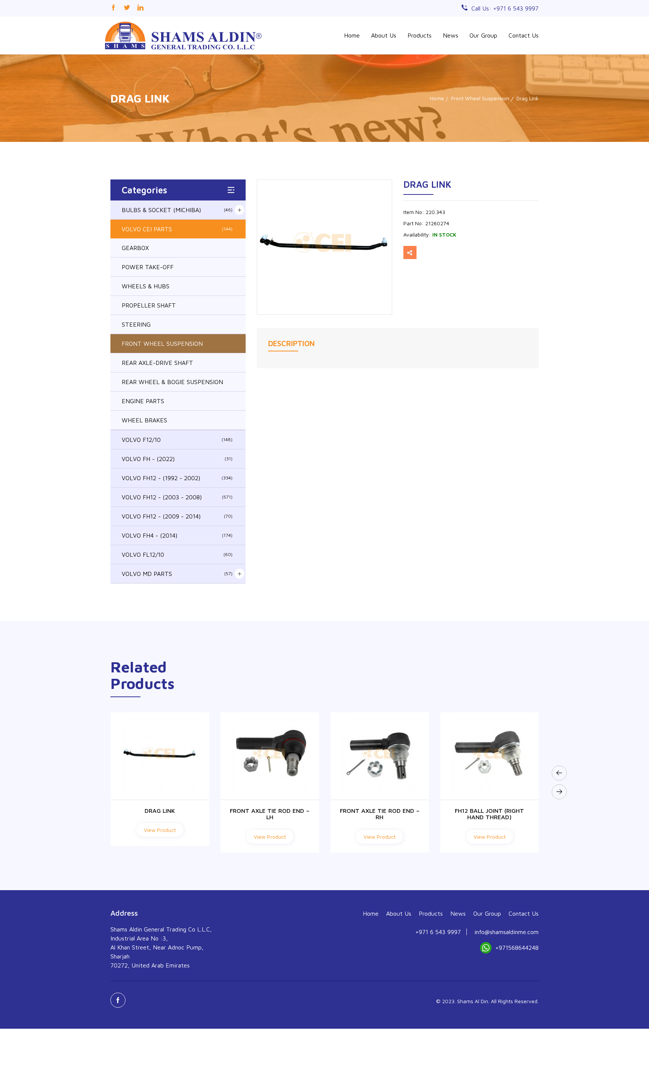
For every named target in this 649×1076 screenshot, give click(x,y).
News (450, 35)
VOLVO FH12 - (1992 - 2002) (177, 478)
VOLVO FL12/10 (177, 554)
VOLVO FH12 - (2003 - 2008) (177, 497)
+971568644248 (517, 947)
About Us (383, 35)
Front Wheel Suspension (480, 98)
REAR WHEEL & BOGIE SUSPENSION (172, 381)
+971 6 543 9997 (438, 931)
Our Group (483, 35)
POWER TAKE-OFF (148, 267)
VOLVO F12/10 (177, 439)
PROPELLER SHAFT (149, 305)
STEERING (136, 324)
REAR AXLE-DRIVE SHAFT (157, 362)
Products (420, 35)
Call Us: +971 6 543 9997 (505, 8)
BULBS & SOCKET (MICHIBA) (177, 209)
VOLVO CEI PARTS (177, 229)
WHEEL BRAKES (144, 420)
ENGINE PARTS (143, 401)
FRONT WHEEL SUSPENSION (162, 343)
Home (352, 35)
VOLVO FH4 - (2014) (177, 535)
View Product (160, 836)
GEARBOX (135, 247)
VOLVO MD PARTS (177, 573)
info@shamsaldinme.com (506, 931)
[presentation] (559, 773)
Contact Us (524, 35)
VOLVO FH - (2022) (177, 458)
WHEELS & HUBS (145, 286)
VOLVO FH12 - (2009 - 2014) (177, 516)
